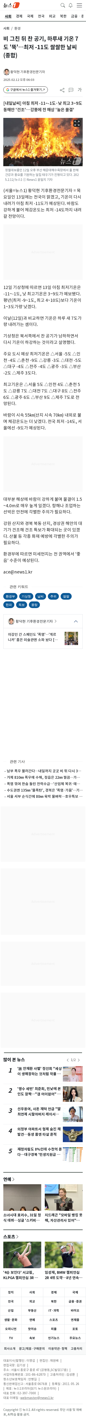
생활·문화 (10, 1320)
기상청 (26, 596)
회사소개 (9, 1349)
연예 (7, 1179)
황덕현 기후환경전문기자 (27, 72)
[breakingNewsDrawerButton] (70, 5)
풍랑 (34, 605)
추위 (53, 596)
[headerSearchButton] (63, 5)
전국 (11, 1301)
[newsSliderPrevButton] (68, 1060)
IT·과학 (54, 1311)
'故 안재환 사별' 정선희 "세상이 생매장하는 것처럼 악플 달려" (39, 1074)
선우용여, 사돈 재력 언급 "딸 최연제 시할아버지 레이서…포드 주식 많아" (39, 1114)
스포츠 (9, 1236)
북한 (54, 1301)
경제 (54, 1292)
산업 (11, 1311)
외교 (32, 1301)
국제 (75, 1292)
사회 (6, 28)
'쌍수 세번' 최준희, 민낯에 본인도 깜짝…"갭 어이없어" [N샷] (39, 1094)
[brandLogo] (11, 5)
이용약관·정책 (57, 1349)
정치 (11, 1292)
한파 (9, 605)
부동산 (32, 1311)
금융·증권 (75, 1301)
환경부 (10, 596)
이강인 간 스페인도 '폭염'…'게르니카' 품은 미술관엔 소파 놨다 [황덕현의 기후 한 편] (33, 637)
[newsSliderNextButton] (79, 1060)
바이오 (75, 1311)
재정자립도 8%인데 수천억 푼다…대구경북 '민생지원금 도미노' (39, 1154)
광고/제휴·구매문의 (32, 1349)
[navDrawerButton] (79, 5)
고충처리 (76, 1349)
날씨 (40, 596)
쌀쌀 (66, 596)
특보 (22, 605)
